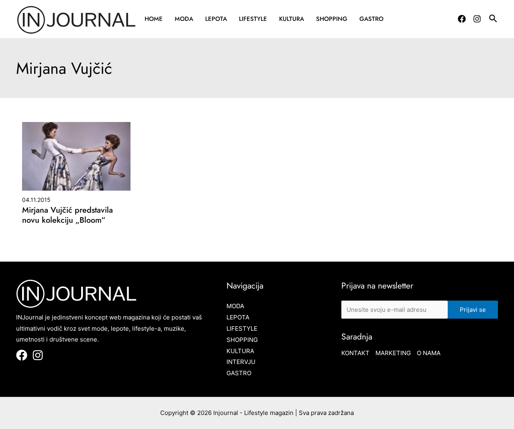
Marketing (393, 353)
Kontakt (355, 353)
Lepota (216, 18)
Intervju (240, 362)
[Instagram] (477, 19)
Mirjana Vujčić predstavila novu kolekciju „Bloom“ (67, 215)
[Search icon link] (493, 19)
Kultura (291, 18)
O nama (429, 353)
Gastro (371, 18)
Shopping (331, 18)
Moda (184, 18)
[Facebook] (462, 19)
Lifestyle (253, 18)
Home (154, 18)
